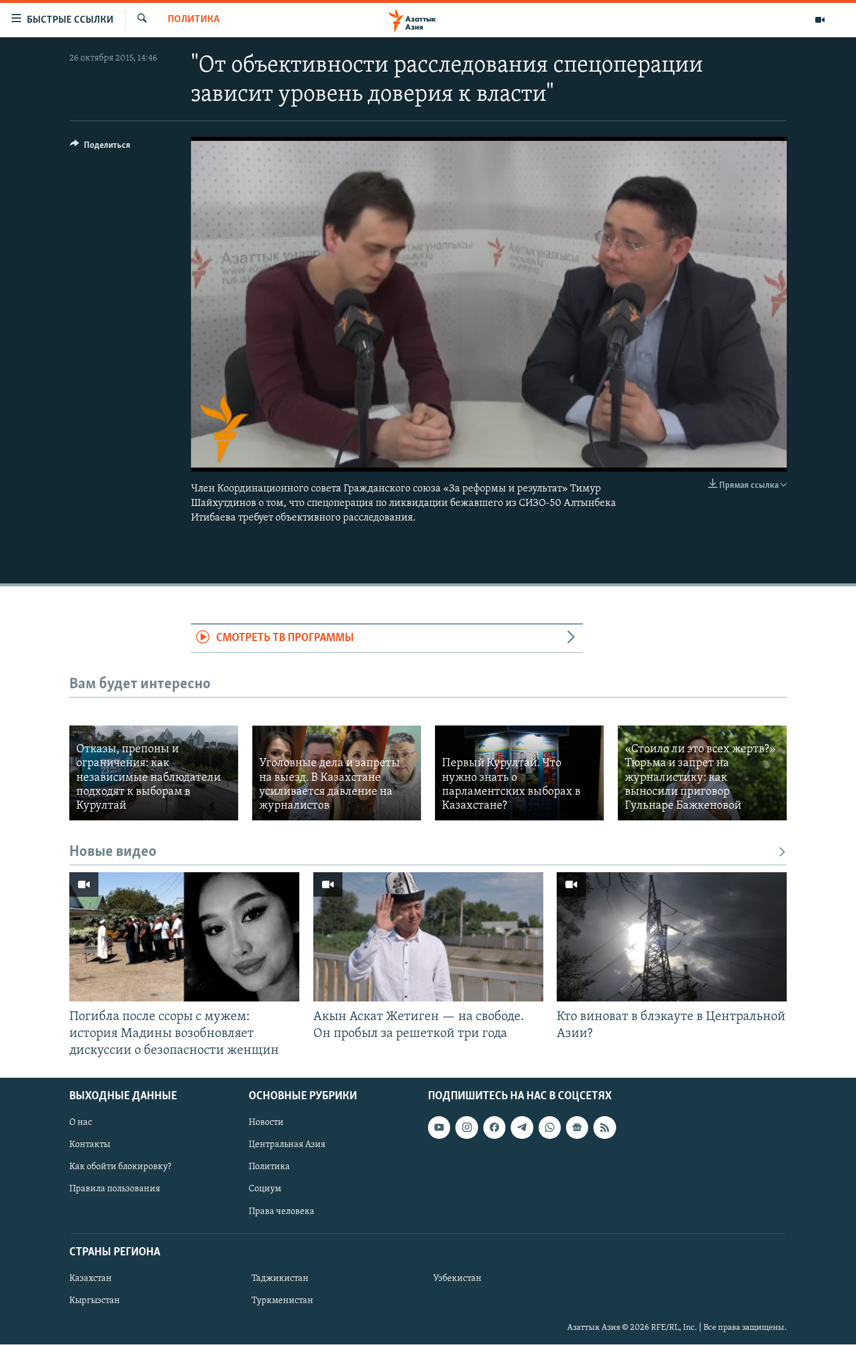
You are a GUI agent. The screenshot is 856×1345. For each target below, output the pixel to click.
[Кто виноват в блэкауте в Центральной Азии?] (672, 936)
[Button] (100, 148)
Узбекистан (457, 1278)
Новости (266, 1122)
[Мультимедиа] (819, 20)
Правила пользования (114, 1189)
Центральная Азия (287, 1144)
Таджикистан (280, 1278)
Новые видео (113, 852)
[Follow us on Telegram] (522, 1127)
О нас (80, 1122)
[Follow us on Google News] (577, 1127)
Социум (265, 1189)
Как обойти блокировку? (120, 1167)
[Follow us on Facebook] (494, 1127)
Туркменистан (282, 1300)
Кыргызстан (94, 1300)
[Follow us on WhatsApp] (550, 1127)
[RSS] (604, 1127)
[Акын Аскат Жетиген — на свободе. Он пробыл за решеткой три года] (428, 936)
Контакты (89, 1144)
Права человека (281, 1211)
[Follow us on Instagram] (466, 1127)
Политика (194, 20)
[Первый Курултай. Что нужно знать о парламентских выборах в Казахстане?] (519, 772)
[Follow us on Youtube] (439, 1127)
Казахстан (90, 1278)
